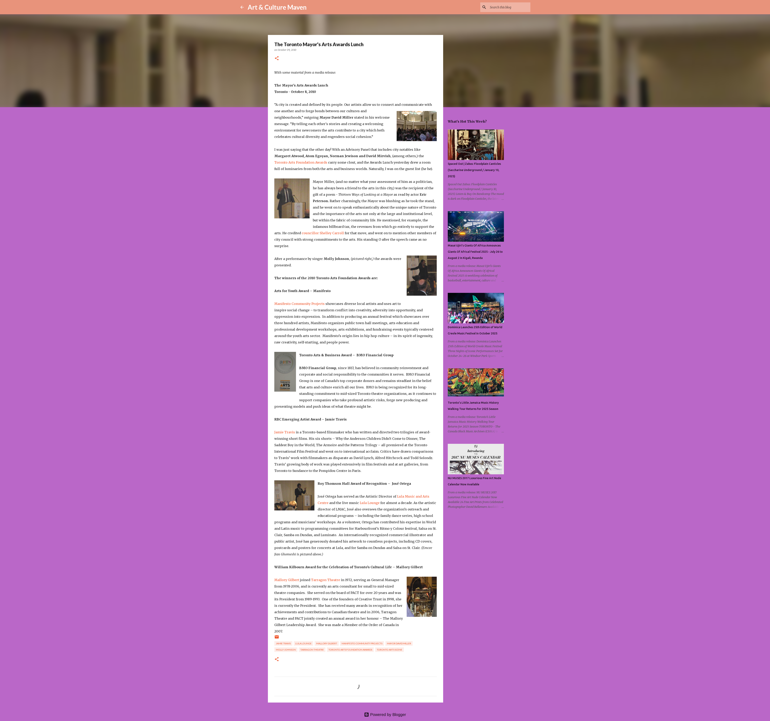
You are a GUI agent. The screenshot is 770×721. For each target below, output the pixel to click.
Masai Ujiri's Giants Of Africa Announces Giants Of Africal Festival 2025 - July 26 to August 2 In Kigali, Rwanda (475, 252)
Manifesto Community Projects (299, 304)
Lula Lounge (370, 503)
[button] (276, 58)
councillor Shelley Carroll (323, 233)
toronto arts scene (389, 649)
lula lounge (303, 643)
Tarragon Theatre (325, 580)
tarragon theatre (312, 649)
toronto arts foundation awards (350, 649)
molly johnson (286, 649)
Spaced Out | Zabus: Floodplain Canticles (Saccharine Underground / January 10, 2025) (474, 170)
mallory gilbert (326, 643)
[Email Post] (276, 638)
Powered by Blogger (387, 714)
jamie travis (283, 643)
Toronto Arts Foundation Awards (300, 162)
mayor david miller (399, 643)
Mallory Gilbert (286, 580)
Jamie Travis (284, 432)
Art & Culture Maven (277, 7)
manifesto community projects (362, 643)
